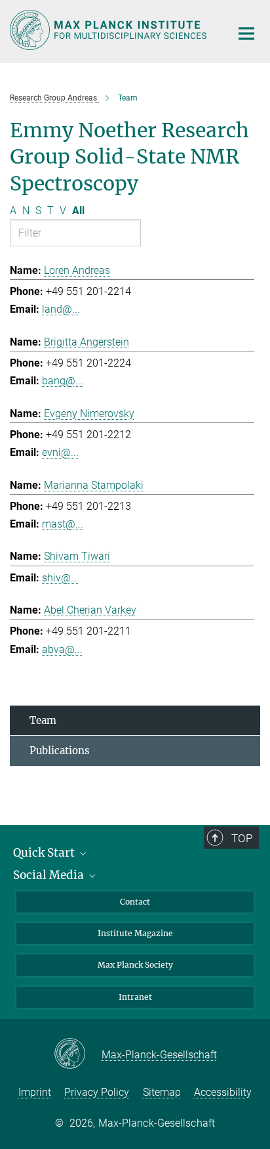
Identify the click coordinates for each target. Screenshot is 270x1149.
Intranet (135, 997)
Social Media (50, 875)
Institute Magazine (135, 933)
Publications (59, 750)
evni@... (60, 452)
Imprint (34, 1092)
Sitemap (162, 1092)
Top (241, 838)
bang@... (62, 380)
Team (42, 720)
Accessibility (223, 1092)
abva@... (62, 649)
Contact (135, 902)
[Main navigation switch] (246, 33)
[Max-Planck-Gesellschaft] (78, 1054)
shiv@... (60, 578)
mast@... (62, 524)
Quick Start (45, 852)
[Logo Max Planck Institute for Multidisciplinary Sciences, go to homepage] (110, 30)
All (78, 210)
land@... (61, 309)
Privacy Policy (96, 1092)
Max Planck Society (135, 965)
